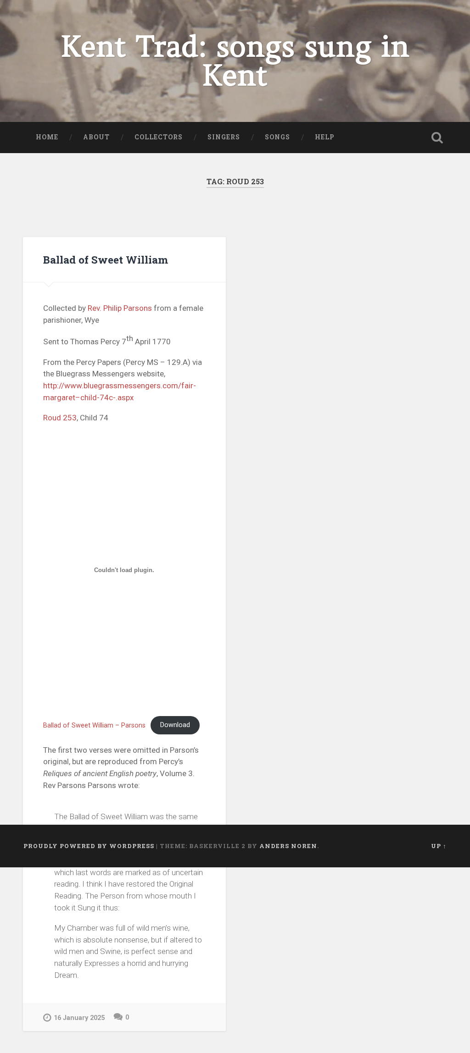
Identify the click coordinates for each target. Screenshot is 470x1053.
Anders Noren (288, 845)
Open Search (437, 137)
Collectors (158, 137)
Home (47, 137)
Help (325, 137)
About (96, 137)
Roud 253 (60, 417)
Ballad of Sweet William (105, 259)
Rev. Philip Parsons (120, 308)
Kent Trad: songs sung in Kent (235, 61)
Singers (223, 137)
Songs (277, 137)
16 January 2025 (79, 1018)
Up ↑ (439, 845)
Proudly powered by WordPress (88, 845)
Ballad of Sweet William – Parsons (94, 725)
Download (175, 725)
